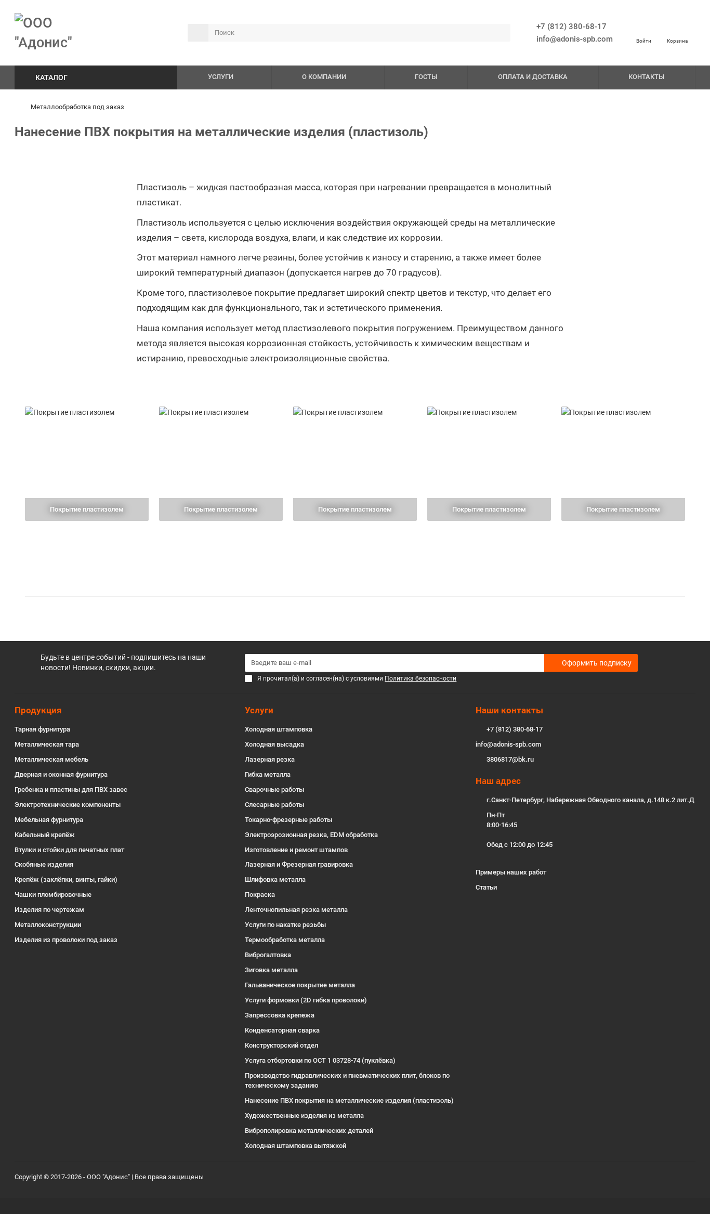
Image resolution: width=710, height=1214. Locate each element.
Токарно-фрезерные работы (288, 820)
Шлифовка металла (275, 879)
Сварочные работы (274, 789)
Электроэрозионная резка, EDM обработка (311, 835)
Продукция (38, 710)
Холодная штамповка (278, 729)
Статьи (486, 887)
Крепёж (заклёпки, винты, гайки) (66, 879)
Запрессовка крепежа (279, 1015)
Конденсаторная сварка (282, 1030)
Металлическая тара (47, 744)
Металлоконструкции (48, 925)
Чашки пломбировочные (53, 894)
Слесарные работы (274, 804)
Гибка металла (268, 774)
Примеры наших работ (511, 872)
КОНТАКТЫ (646, 77)
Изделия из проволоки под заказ (66, 940)
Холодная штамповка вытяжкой (295, 1146)
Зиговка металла (271, 970)
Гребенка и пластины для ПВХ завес (71, 789)
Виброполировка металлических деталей (309, 1130)
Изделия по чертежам (49, 909)
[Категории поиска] (198, 33)
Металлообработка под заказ (77, 107)
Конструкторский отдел (281, 1045)
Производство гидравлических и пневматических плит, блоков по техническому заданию (347, 1080)
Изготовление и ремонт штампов (296, 850)
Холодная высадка (274, 744)
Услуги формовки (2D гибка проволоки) (306, 1000)
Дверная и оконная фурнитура (61, 774)
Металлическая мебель (51, 759)
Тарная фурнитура (42, 729)
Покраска (260, 894)
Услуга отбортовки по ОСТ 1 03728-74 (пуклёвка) (320, 1060)
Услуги (259, 710)
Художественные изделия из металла (304, 1115)
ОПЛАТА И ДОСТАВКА (533, 77)
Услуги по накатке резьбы (285, 925)
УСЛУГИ (220, 77)
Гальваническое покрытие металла (300, 985)
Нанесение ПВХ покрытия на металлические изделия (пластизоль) (349, 1100)
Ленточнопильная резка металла (296, 909)
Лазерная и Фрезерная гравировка (299, 864)
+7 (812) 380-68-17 (571, 26)
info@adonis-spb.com (508, 744)
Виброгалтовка (268, 955)
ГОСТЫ (426, 77)
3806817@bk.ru (510, 759)
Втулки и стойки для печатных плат (69, 850)
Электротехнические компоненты (68, 804)
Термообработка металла (285, 940)
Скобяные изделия (44, 864)
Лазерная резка (270, 759)
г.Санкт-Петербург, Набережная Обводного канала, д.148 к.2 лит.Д (590, 800)
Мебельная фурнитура (49, 820)
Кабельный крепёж (45, 835)
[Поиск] (499, 32)
